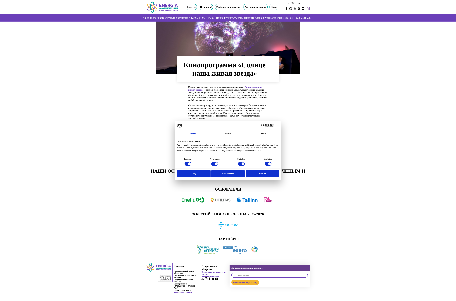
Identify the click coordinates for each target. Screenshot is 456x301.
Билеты (191, 7)
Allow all (262, 174)
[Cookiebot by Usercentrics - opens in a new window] (263, 125)
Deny (194, 174)
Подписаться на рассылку (245, 282)
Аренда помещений (255, 7)
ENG (299, 3)
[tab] (227, 21)
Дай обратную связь (210, 276)
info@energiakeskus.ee (183, 292)
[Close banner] (278, 125)
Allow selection (228, 174)
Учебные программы (228, 7)
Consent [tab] (192, 133)
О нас (274, 7)
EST (287, 3)
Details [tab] (228, 133)
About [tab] (263, 133)
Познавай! (206, 7)
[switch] (214, 164)
